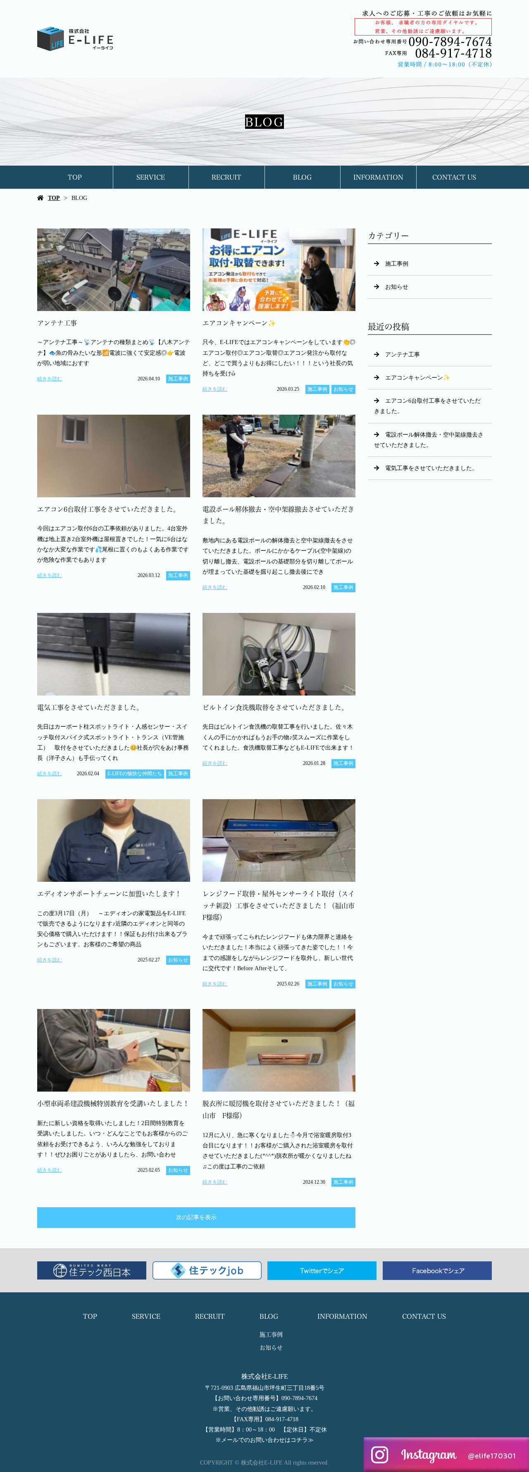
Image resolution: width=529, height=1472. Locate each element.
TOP (75, 177)
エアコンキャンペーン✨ (417, 378)
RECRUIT (226, 177)
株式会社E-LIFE (264, 1376)
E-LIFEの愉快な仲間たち (134, 773)
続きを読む (49, 379)
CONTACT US (454, 177)
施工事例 (178, 379)
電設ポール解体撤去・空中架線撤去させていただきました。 (429, 440)
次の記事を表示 (196, 1217)
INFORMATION (378, 177)
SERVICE (150, 177)
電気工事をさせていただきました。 (431, 468)
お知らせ (343, 389)
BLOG (302, 177)
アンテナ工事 (402, 354)
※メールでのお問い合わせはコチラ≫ (264, 1440)
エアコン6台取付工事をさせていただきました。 (427, 406)
